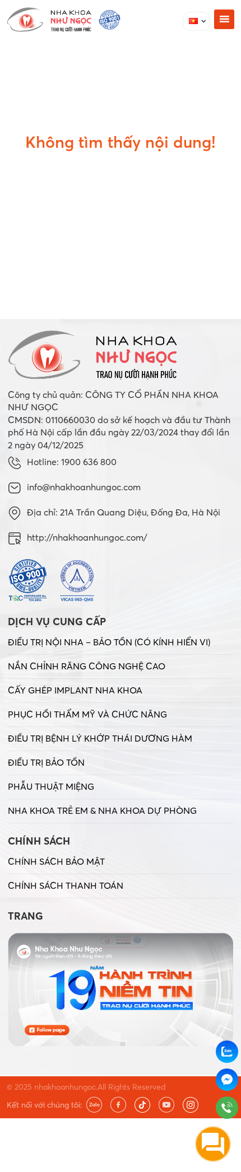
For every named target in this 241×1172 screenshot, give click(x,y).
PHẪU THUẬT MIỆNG (51, 786)
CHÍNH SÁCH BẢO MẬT (56, 861)
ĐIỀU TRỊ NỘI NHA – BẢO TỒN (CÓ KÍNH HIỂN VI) (109, 642)
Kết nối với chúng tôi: (44, 1105)
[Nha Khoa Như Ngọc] (64, 19)
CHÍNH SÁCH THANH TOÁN (65, 885)
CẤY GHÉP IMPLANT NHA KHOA (75, 690)
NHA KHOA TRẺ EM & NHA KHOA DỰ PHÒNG (102, 810)
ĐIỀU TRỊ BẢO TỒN (46, 762)
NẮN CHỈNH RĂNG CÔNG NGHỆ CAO (86, 666)
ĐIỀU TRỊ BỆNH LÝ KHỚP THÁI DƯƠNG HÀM (100, 738)
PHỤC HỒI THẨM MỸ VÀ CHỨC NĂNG (87, 714)
